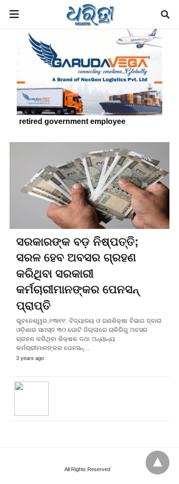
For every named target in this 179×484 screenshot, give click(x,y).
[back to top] (157, 462)
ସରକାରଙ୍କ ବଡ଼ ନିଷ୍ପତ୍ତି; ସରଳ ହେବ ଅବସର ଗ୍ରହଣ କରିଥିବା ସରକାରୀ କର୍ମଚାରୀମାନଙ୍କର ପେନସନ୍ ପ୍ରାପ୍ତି (77, 273)
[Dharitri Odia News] (90, 14)
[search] (165, 14)
